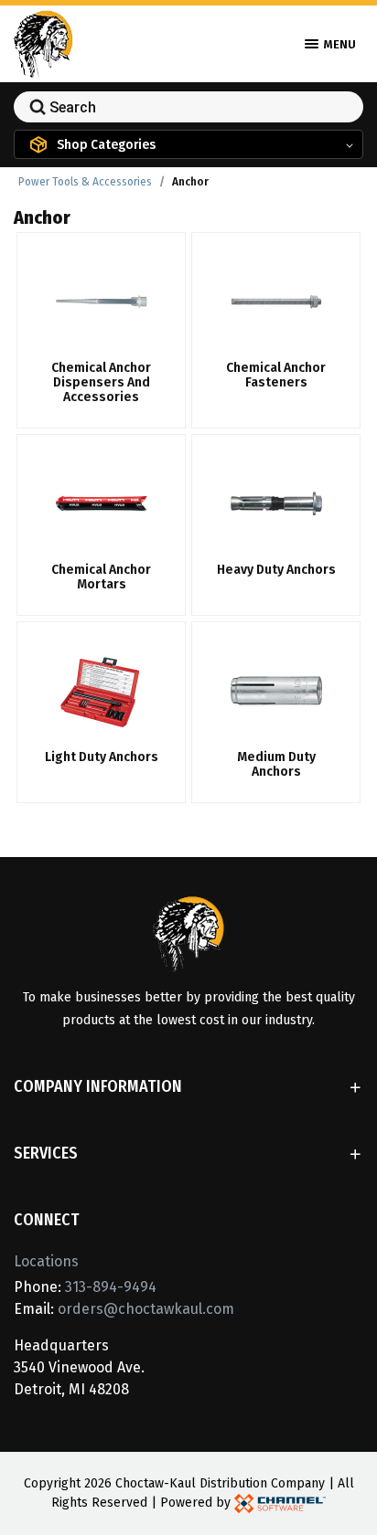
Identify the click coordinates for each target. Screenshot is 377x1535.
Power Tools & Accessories (85, 181)
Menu (338, 44)
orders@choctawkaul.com (146, 1309)
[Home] (43, 42)
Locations (46, 1261)
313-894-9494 (110, 1287)
